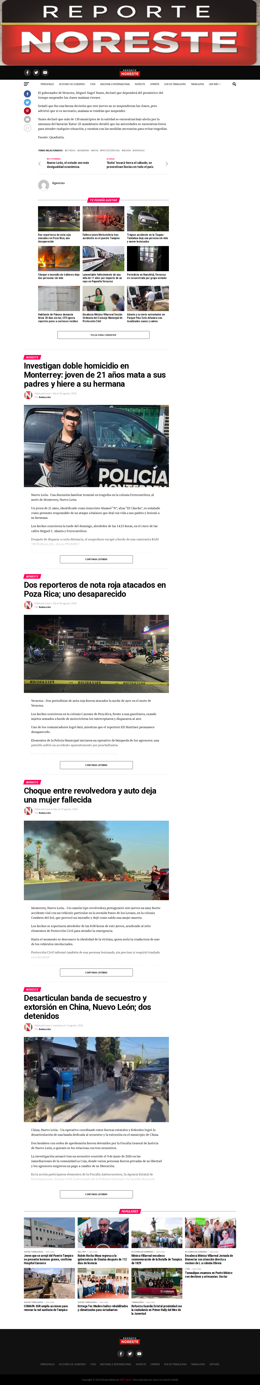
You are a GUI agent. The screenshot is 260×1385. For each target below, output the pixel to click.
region (127, 150)
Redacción (45, 397)
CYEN (92, 84)
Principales (47, 84)
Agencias (58, 182)
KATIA (95, 150)
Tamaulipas (197, 84)
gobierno (84, 150)
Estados (71, 150)
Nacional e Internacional (115, 84)
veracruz (139, 150)
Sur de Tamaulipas (175, 84)
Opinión (154, 84)
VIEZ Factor (126, 1380)
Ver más (214, 84)
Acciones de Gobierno (72, 84)
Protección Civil (111, 150)
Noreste (140, 84)
